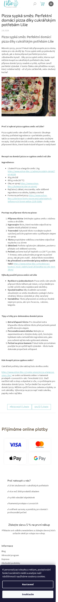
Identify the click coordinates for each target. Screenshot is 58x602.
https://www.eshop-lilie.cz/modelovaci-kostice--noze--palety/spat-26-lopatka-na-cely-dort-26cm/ (31, 271)
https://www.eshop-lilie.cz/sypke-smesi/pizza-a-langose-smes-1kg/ (24, 381)
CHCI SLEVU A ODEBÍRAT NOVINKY (27, 583)
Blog (4, 558)
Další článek (40, 414)
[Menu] (51, 4)
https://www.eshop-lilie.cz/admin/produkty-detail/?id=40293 (28, 174)
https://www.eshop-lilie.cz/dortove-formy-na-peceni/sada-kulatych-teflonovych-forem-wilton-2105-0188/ (30, 200)
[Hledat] (35, 4)
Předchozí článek (18, 414)
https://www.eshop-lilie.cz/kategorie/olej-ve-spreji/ (23, 186)
